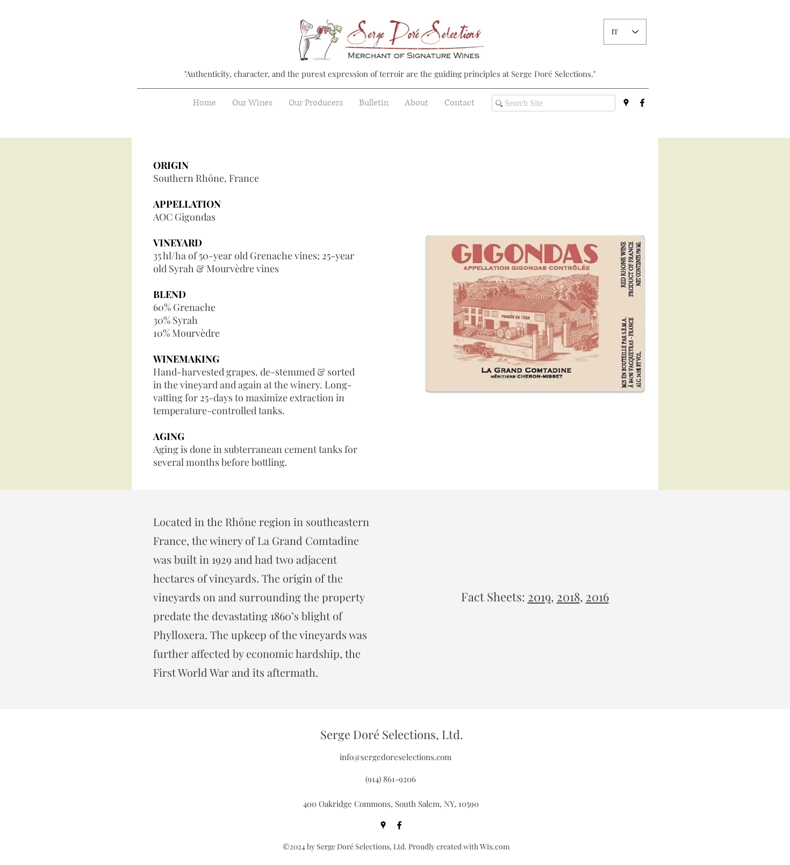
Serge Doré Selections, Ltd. (391, 734)
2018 (568, 597)
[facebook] (642, 102)
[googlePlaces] (626, 102)
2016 (597, 597)
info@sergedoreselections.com (395, 756)
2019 (539, 597)
